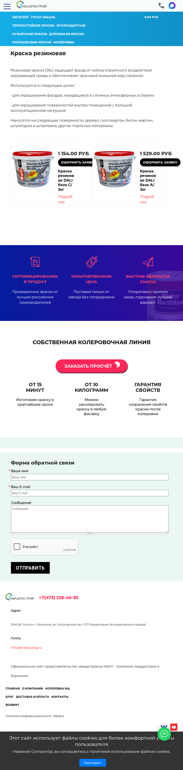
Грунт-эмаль (43, 17)
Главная (13, 688)
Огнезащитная (70, 25)
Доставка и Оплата (32, 696)
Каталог (20, 17)
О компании (32, 688)
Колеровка (63, 42)
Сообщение (21, 503)
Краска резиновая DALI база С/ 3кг (66, 180)
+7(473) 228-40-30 (58, 597)
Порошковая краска (32, 42)
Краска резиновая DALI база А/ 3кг (148, 180)
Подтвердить (93, 762)
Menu (7, 6)
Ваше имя (19, 471)
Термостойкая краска (33, 25)
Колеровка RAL (57, 688)
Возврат (12, 704)
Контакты (60, 696)
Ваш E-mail (20, 487)
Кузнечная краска (29, 34)
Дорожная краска (66, 34)
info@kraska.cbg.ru (26, 648)
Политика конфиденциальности (28, 716)
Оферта (58, 716)
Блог (10, 696)
